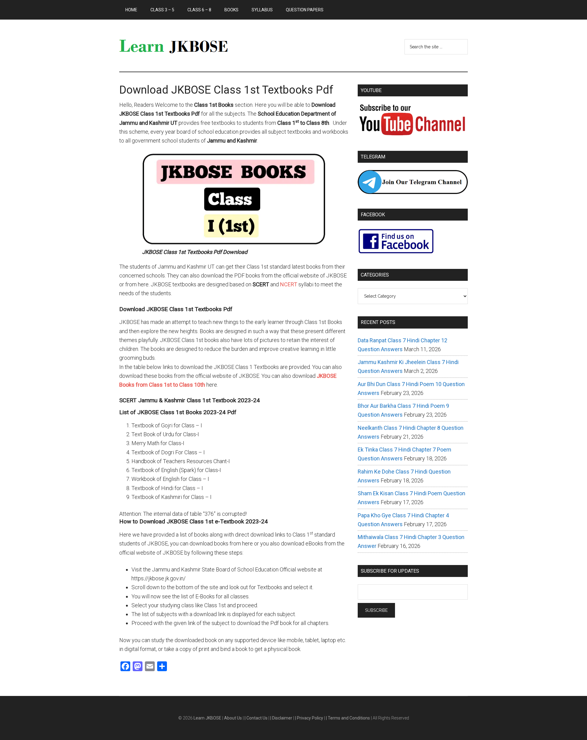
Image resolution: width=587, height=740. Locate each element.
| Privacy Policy (309, 718)
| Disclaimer (281, 718)
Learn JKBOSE (177, 45)
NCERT (288, 284)
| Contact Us (256, 718)
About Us (233, 718)
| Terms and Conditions (348, 718)
